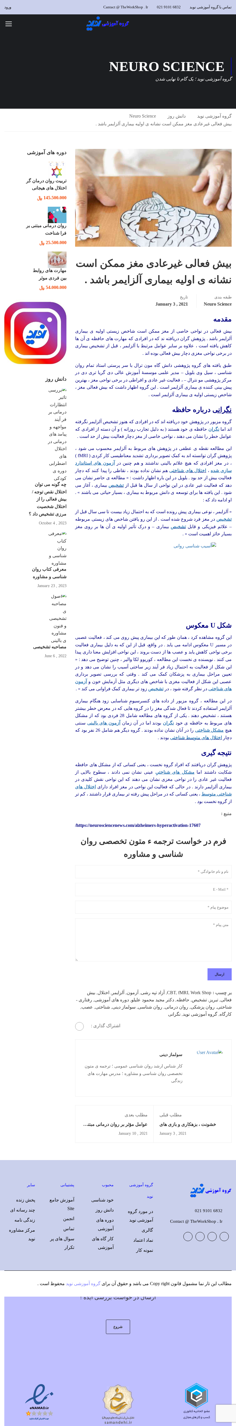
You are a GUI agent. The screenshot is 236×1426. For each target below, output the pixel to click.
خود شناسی (102, 1199)
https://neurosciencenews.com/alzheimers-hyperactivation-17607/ (138, 825)
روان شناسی (150, 1007)
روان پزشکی (203, 1007)
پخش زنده (25, 1199)
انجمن (68, 1218)
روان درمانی (176, 1007)
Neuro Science (142, 116)
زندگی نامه (24, 1220)
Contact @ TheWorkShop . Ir (196, 1221)
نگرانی (174, 1014)
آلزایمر (118, 992)
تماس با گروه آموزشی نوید (211, 7)
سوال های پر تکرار (62, 1243)
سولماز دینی (124, 1007)
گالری (147, 1230)
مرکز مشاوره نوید (22, 1234)
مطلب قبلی (170, 1114)
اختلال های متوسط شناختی (196, 737)
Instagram (188, 1236)
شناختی (102, 1007)
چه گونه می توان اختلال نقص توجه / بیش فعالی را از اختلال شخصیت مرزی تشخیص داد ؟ (47, 499)
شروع (118, 1327)
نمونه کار (144, 1250)
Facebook (224, 1236)
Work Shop (201, 992)
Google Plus (212, 1236)
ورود (7, 7)
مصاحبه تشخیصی (49, 646)
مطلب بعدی (136, 1114)
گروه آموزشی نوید (214, 116)
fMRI (183, 992)
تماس (68, 1228)
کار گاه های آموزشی (103, 1243)
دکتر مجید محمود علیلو (152, 999)
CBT (171, 992)
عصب (87, 1007)
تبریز (213, 999)
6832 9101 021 (169, 7)
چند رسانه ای (22, 1210)
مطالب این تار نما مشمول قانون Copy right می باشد (182, 1283)
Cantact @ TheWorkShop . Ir (125, 7)
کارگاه (226, 1014)
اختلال (103, 992)
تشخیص (178, 526)
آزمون (132, 992)
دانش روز (177, 116)
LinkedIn (200, 1236)
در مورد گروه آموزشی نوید (140, 1215)
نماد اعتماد (143, 1240)
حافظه (182, 999)
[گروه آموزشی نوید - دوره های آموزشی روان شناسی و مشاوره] (108, 23)
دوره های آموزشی (111, 999)
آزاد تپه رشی (153, 992)
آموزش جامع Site (62, 1204)
